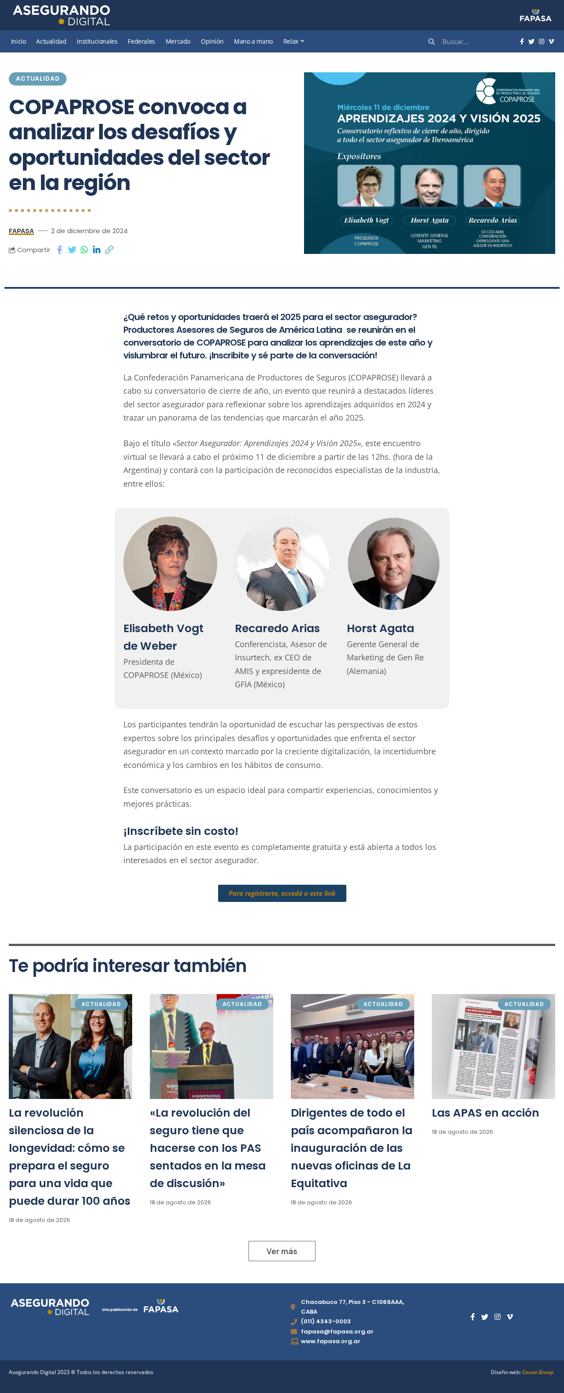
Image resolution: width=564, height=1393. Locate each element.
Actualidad (37, 78)
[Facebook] (522, 42)
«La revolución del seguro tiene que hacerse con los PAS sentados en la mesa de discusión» (208, 1148)
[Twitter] (531, 42)
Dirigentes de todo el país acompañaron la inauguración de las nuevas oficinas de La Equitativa (351, 1148)
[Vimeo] (551, 42)
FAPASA (21, 230)
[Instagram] (541, 42)
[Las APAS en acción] (493, 1046)
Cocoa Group (537, 1372)
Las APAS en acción (485, 1113)
